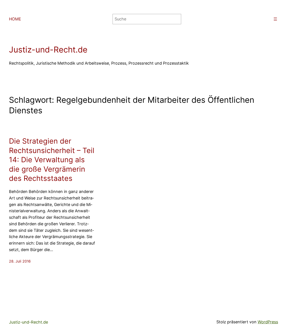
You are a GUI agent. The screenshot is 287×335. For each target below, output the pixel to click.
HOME (15, 19)
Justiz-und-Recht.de (48, 50)
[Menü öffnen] (275, 19)
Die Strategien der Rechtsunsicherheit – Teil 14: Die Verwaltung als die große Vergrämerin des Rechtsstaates (51, 160)
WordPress (268, 322)
